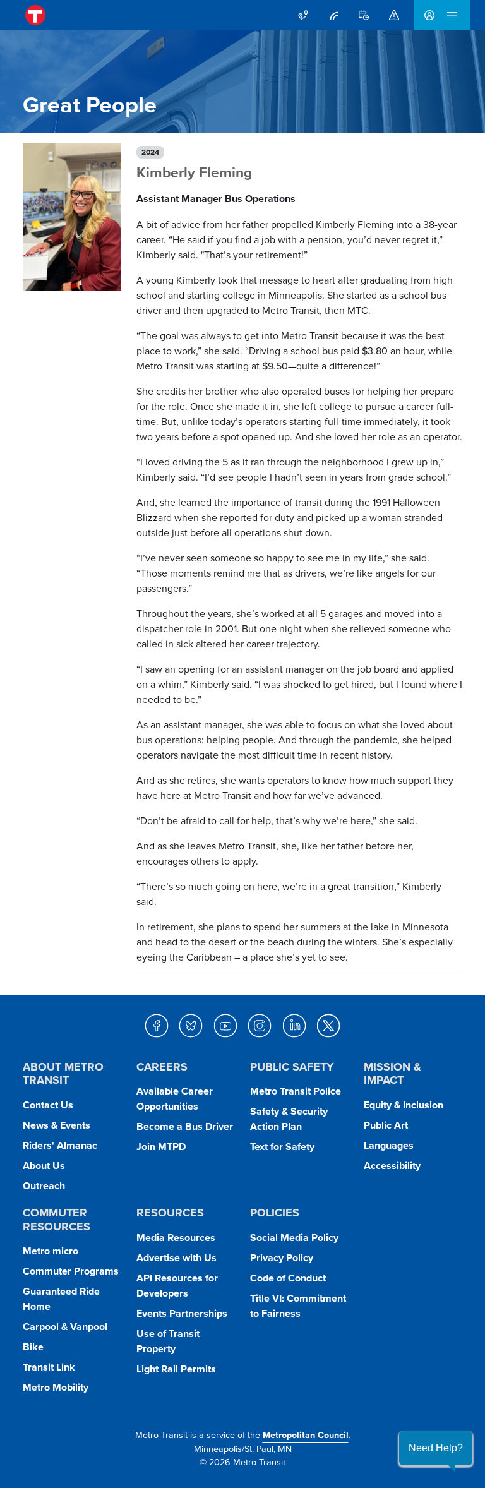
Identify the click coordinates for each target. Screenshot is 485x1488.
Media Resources (175, 1237)
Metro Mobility (55, 1387)
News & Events (56, 1125)
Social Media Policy (294, 1237)
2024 (150, 152)
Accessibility (392, 1165)
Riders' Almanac (60, 1145)
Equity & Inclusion (403, 1105)
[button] (435, 1448)
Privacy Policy (281, 1258)
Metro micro (50, 1251)
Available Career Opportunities (174, 1098)
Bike (33, 1347)
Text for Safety (282, 1146)
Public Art (386, 1125)
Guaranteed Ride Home (61, 1299)
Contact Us (48, 1105)
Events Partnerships (181, 1313)
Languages (389, 1145)
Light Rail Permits (176, 1369)
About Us (44, 1165)
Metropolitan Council (306, 1434)
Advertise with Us (176, 1258)
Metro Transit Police (295, 1091)
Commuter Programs (71, 1271)
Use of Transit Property (168, 1341)
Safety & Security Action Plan (289, 1119)
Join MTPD (161, 1146)
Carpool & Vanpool (65, 1326)
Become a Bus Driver (184, 1126)
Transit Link (49, 1367)
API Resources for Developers (177, 1285)
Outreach (44, 1186)
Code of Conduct (288, 1278)
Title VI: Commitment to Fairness (298, 1306)
